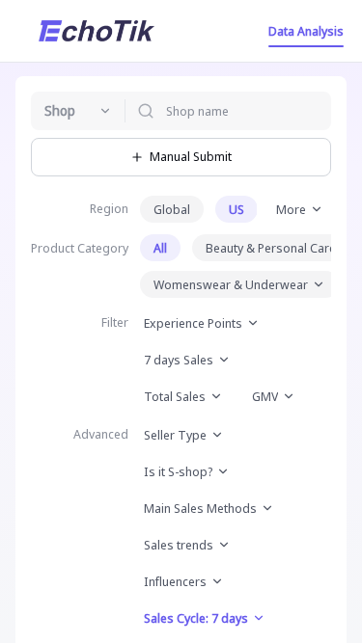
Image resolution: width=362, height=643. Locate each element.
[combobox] (78, 111)
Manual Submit (191, 156)
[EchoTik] (96, 30)
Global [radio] (171, 209)
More (291, 209)
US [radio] (236, 209)
